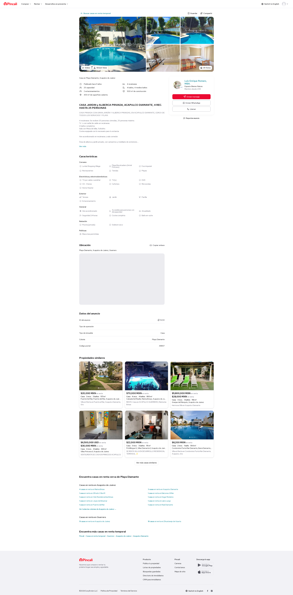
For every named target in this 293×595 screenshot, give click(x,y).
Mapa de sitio (180, 571)
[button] (285, 4)
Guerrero (110, 536)
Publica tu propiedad (151, 563)
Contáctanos (180, 567)
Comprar (25, 4)
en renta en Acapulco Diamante (163, 489)
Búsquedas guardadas (151, 571)
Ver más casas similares (146, 463)
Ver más (82, 146)
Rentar (37, 4)
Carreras (178, 563)
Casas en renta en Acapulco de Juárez (97, 485)
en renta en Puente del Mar (92, 505)
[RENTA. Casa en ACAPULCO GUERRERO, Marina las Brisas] (146, 375)
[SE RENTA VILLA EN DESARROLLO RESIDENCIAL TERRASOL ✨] (146, 425)
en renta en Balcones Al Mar (161, 493)
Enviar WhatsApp (193, 103)
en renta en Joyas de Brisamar (93, 501)
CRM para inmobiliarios (152, 579)
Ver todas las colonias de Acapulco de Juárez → (97, 509)
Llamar (193, 109)
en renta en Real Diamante (160, 505)
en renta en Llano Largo (159, 501)
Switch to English (271, 4)
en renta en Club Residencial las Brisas (96, 497)
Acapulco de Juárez (123, 536)
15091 (162, 320)
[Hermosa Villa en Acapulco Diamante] (192, 375)
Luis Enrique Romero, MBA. (195, 82)
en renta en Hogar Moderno (161, 497)
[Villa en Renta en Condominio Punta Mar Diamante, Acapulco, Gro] (192, 425)
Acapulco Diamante (140, 536)
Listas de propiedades (152, 567)
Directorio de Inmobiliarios (153, 575)
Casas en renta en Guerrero (92, 517)
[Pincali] (86, 559)
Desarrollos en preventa (55, 4)
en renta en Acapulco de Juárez (94, 521)
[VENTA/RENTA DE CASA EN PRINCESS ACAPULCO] (100, 425)
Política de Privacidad (109, 591)
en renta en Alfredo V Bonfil (92, 493)
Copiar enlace (159, 245)
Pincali (81, 536)
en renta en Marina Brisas (92, 489)
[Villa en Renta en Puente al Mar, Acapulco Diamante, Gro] (100, 375)
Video (87, 68)
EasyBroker (89, 591)
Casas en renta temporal (95, 536)
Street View (101, 68)
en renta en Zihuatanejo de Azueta (164, 521)
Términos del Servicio (128, 591)
